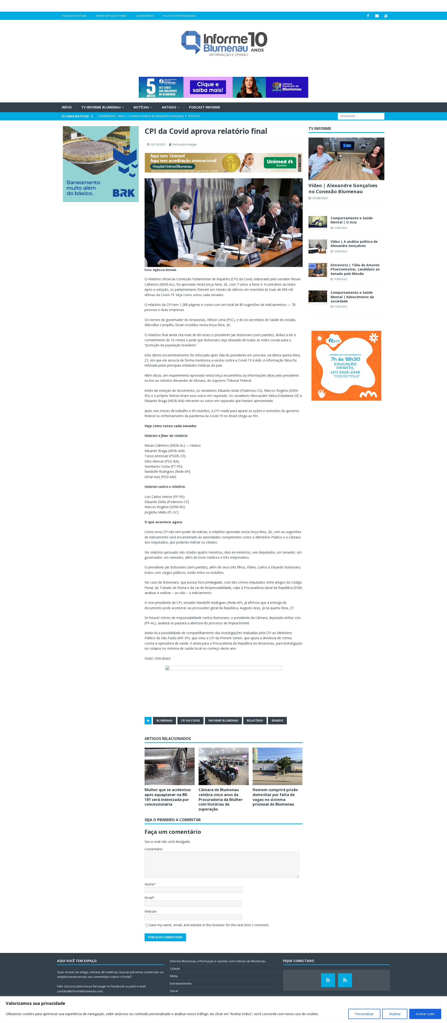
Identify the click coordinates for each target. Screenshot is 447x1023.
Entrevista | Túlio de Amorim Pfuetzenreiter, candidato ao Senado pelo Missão (355, 269)
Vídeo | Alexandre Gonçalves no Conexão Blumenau (342, 188)
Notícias (141, 107)
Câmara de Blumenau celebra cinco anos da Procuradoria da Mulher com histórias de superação (221, 799)
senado (277, 721)
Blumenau (164, 721)
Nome (149, 884)
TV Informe (319, 128)
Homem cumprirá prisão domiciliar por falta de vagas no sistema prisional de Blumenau (275, 797)
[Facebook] (368, 16)
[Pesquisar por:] (361, 116)
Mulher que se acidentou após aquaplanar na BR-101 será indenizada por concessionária (168, 797)
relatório (255, 721)
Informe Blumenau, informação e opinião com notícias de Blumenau (218, 961)
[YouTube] (386, 16)
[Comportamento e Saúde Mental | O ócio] (317, 223)
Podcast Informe (204, 107)
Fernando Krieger (184, 144)
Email (149, 897)
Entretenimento (181, 983)
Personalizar (364, 1014)
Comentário (154, 849)
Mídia (174, 976)
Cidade (175, 968)
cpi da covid (190, 721)
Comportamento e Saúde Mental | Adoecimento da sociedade (352, 296)
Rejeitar (395, 1014)
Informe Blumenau (223, 721)
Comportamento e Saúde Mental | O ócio (352, 220)
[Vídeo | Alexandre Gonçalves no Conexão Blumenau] (346, 159)
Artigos (169, 107)
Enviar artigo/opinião (111, 15)
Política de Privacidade (179, 15)
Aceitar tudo (425, 1014)
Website (151, 911)
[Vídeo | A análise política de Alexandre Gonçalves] (317, 246)
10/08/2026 (340, 279)
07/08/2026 (340, 306)
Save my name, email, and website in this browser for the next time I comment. (209, 925)
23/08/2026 (320, 198)
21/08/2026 (340, 228)
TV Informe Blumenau (101, 107)
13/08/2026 (340, 251)
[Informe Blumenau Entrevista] (345, 980)
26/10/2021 (158, 144)
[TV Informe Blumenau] (328, 980)
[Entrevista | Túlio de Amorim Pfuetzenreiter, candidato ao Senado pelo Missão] (317, 270)
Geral (174, 991)
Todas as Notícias (74, 15)
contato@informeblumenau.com (80, 991)
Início (67, 107)
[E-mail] (377, 16)
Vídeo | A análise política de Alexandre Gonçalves (354, 243)
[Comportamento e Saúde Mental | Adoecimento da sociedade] (317, 297)
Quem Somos (145, 15)
